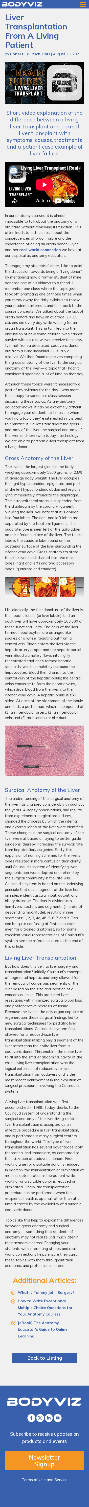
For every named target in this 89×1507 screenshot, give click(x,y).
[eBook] (25, 1322)
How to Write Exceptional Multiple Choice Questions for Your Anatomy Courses (45, 1308)
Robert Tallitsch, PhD (30, 54)
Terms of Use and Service (44, 1479)
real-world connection (40, 249)
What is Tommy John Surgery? (46, 1292)
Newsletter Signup (44, 1461)
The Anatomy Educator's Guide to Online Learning (42, 1329)
